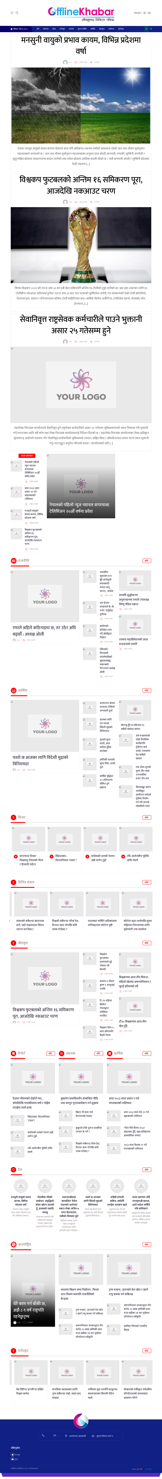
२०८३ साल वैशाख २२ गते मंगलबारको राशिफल (135, 1147)
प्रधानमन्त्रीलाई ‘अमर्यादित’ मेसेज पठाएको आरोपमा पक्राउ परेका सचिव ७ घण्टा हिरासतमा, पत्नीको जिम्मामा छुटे (69, 1206)
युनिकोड (121, 29)
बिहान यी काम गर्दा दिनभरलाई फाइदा (84, 1114)
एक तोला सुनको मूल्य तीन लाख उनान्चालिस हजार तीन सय (143, 773)
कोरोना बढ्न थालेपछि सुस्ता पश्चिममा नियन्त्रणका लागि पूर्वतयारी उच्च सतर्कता (134, 925)
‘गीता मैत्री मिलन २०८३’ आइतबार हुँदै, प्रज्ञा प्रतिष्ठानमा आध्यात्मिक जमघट (137, 1132)
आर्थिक (92, 29)
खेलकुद (102, 29)
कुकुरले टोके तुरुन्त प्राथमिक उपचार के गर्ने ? (89, 1130)
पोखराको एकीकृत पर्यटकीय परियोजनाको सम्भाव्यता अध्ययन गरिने (134, 1393)
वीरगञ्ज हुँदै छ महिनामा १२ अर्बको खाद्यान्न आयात (132, 727)
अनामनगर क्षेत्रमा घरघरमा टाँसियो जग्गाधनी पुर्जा (107, 707)
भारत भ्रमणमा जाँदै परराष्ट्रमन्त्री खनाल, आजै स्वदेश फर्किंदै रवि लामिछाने (141, 1203)
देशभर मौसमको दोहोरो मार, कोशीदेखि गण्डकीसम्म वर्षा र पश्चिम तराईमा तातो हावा (31, 1103)
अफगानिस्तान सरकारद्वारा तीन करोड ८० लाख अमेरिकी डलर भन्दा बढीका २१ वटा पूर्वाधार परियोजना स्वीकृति (89, 1331)
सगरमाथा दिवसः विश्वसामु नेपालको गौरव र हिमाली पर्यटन (30, 860)
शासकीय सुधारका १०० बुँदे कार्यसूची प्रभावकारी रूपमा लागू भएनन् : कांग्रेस (106, 581)
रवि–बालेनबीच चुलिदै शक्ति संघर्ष (137, 858)
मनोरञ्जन (62, 29)
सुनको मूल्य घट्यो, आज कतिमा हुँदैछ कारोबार (105, 745)
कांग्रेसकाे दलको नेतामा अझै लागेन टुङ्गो (101, 858)
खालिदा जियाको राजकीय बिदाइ (135, 1328)
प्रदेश (54, 29)
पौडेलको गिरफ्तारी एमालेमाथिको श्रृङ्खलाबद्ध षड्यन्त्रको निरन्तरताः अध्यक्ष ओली (107, 660)
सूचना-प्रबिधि (82, 29)
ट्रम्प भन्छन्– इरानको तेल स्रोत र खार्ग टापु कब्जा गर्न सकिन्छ (89, 1312)
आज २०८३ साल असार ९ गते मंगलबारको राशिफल (124, 1101)
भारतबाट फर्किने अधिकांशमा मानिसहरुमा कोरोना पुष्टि (98, 923)
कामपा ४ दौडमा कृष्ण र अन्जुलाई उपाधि (107, 985)
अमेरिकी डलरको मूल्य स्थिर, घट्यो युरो (107, 763)
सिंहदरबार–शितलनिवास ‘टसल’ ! (64, 858)
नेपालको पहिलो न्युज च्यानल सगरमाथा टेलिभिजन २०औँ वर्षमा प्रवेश (32, 469)
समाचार (46, 29)
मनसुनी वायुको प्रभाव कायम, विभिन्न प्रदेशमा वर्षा (81, 46)
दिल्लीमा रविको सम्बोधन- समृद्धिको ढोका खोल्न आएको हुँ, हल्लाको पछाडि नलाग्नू (45, 1205)
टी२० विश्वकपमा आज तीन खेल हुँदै (132, 1024)
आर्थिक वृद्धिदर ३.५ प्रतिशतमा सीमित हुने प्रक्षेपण (106, 782)
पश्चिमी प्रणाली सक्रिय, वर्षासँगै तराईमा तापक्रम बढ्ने (117, 1201)
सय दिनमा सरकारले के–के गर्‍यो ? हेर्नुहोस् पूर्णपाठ (107, 608)
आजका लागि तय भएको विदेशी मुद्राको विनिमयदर (106, 725)
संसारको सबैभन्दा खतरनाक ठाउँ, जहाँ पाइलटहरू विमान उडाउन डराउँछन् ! (26, 925)
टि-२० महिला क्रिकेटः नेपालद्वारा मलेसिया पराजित (106, 1008)
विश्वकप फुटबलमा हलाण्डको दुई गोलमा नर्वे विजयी (106, 962)
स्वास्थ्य (71, 29)
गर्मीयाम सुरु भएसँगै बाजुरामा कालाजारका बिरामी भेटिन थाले (99, 1393)
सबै (146, 561)
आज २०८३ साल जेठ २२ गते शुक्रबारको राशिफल (136, 1114)
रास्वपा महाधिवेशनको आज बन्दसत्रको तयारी (133, 642)
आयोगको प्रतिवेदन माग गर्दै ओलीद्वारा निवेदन (106, 632)
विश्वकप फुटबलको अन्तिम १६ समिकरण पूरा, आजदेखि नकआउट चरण (81, 185)
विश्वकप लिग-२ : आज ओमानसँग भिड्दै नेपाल (107, 1031)
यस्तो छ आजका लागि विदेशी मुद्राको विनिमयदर (40, 761)
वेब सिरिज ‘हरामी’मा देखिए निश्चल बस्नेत (26, 1391)
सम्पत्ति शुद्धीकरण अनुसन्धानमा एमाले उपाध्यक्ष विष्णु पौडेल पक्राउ (134, 600)
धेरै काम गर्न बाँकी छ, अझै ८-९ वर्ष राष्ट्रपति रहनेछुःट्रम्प (29, 1310)
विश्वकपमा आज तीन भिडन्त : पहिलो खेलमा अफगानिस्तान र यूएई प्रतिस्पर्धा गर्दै (135, 982)
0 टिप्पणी (96, 62)
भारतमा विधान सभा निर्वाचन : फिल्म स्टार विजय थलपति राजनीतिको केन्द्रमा (80, 1294)
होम (38, 29)
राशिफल (111, 29)
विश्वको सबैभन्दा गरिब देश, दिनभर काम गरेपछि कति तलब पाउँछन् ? (61, 925)
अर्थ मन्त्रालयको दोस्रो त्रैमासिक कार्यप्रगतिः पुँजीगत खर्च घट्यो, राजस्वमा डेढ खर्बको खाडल (143, 747)
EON (70, 62)
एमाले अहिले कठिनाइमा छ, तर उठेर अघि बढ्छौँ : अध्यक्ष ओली (44, 631)
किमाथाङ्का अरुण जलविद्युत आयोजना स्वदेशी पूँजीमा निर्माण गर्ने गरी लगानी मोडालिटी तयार (143, 796)
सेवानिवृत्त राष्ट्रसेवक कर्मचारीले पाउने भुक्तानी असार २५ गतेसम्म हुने (81, 325)
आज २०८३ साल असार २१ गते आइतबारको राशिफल (32, 493)
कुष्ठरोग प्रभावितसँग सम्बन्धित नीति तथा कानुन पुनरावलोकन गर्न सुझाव (79, 1101)
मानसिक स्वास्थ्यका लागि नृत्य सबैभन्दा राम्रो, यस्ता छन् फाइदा (62, 1393)
